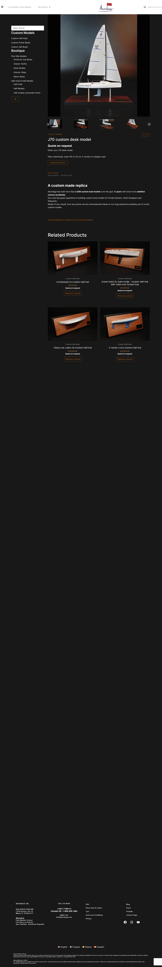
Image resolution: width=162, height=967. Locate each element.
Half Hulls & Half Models (22, 81)
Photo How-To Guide (94, 908)
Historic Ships (20, 72)
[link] (15, 99)
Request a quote (57, 162)
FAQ (87, 904)
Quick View (73, 272)
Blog (128, 904)
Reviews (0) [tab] (66, 175)
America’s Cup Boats (23, 59)
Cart (87, 911)
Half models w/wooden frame (27, 93)
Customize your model (19, 7)
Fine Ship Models (19, 56)
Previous (48, 124)
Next (149, 124)
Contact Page (131, 915)
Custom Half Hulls (19, 38)
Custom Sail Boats (19, 47)
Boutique (43, 7)
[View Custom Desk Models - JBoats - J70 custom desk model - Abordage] (60, 124)
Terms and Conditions (94, 915)
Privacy (88, 919)
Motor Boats (19, 76)
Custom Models (55, 134)
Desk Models (19, 68)
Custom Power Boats (20, 42)
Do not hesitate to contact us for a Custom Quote (70, 219)
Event (128, 908)
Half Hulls (18, 84)
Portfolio (129, 911)
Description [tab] (53, 175)
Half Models (19, 88)
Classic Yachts (20, 64)
